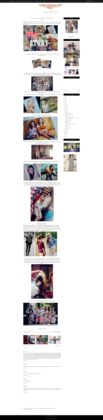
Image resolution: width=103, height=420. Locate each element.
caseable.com (57, 345)
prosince (66, 105)
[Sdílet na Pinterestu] (57, 332)
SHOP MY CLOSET (30, 1)
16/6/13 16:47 (25, 351)
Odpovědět (25, 360)
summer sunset (67, 121)
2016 (65, 100)
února (66, 133)
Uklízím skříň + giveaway (29, 339)
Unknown (24, 363)
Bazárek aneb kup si (68, 113)
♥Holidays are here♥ (28, 345)
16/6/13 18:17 (25, 364)
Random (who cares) (68, 128)
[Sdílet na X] (54, 332)
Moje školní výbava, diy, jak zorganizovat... (42, 339)
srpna (66, 109)
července (66, 111)
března (66, 132)
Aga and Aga (50, 418)
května (66, 129)
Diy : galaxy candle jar (68, 119)
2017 (65, 99)
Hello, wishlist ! (54, 339)
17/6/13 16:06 (25, 379)
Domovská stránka (21, 1)
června (66, 112)
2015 (65, 101)
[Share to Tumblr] (58, 332)
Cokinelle (24, 371)
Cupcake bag (71, 142)
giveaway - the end (67, 127)
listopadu (66, 106)
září (65, 108)
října (65, 107)
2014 (65, 102)
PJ (23, 350)
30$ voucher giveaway (71, 62)
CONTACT (44, 1)
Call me (66, 115)
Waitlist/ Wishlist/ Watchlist (69, 114)
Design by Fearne (54, 418)
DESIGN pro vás (38, 1)
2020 (65, 96)
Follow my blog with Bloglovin (69, 116)
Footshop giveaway (72, 45)
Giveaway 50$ (71, 70)
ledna (66, 134)
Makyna (24, 378)
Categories (12, 1)
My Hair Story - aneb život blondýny (70, 123)
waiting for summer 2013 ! (68, 120)
